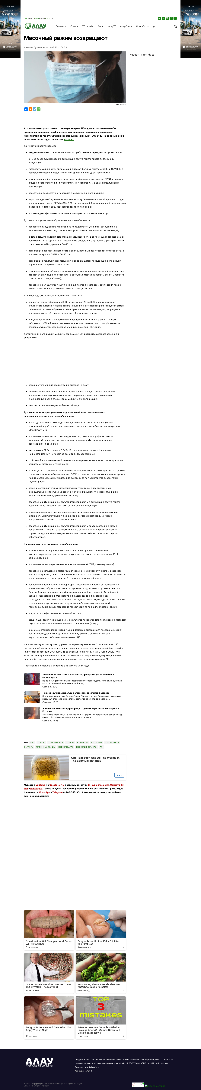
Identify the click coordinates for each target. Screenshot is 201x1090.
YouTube (40, 785)
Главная (60, 26)
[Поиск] (175, 26)
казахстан (82, 742)
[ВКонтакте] (159, 18)
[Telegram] (34, 109)
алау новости (55, 742)
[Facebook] (171, 18)
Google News (56, 785)
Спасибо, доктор (145, 26)
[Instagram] (167, 18)
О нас (73, 26)
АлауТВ (112, 26)
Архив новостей (82, 1071)
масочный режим (45, 747)
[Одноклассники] (163, 18)
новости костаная (86, 747)
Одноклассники (100, 785)
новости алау (65, 747)
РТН (102, 747)
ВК (89, 785)
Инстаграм (36, 788)
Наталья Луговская (34, 47)
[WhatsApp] (38, 109)
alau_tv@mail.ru (92, 1067)
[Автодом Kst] (10, 545)
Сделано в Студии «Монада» (36, 1086)
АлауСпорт (126, 26)
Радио (100, 26)
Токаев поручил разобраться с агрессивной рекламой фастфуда (75, 693)
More (119, 775)
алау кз (41, 742)
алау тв (70, 742)
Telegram (57, 792)
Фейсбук (115, 785)
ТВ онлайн (87, 26)
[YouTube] (175, 18)
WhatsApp (44, 792)
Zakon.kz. (69, 139)
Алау (32, 742)
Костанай (96, 742)
